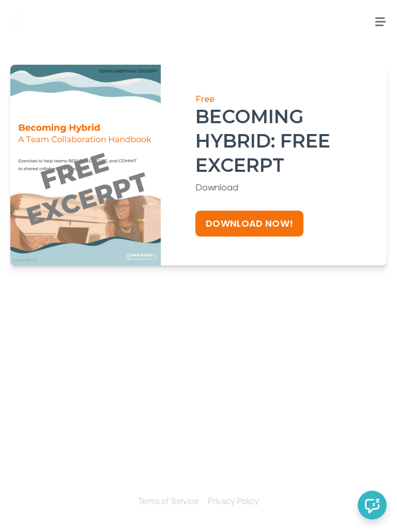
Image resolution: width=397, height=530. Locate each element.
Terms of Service (168, 501)
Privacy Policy (233, 501)
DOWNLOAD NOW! (250, 223)
